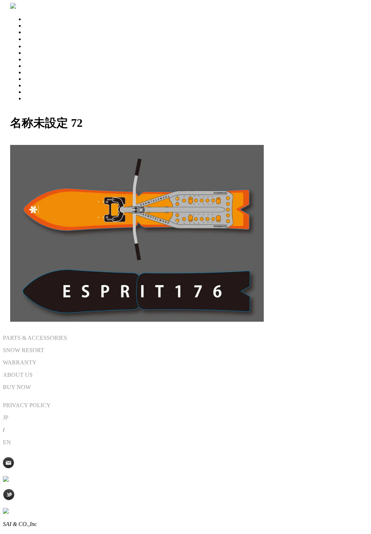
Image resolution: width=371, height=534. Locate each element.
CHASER (36, 46)
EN (7, 442)
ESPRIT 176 (39, 53)
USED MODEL (44, 72)
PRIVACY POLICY (27, 405)
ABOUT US (39, 98)
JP (5, 417)
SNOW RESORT (45, 85)
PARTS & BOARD (48, 66)
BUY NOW (39, 79)
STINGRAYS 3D (60, 25)
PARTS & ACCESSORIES (35, 338)
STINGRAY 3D (44, 19)
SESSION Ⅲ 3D (44, 39)
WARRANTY (41, 92)
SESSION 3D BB (46, 32)
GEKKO (35, 59)
